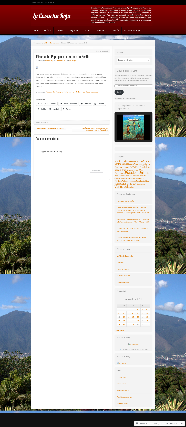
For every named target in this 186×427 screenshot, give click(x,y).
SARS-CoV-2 (132, 184)
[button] (127, 133)
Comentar (96, 170)
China (141, 164)
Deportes (100, 30)
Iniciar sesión (121, 384)
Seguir (119, 92)
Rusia (117, 184)
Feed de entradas (123, 390)
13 (124, 317)
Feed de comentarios (124, 397)
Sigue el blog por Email (127, 71)
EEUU (141, 170)
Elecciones (120, 173)
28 (128, 325)
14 (128, 317)
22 (133, 321)
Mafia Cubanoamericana (123, 176)
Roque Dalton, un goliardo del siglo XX (49, 128)
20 (124, 321)
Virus (132, 187)
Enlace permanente (42, 122)
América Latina (121, 161)
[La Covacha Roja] (93, 16)
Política (47, 30)
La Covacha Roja (51, 16)
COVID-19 (135, 167)
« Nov (117, 331)
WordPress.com (122, 404)
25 (147, 321)
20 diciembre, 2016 (61, 60)
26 (119, 325)
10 (142, 313)
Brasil (136, 164)
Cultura (87, 30)
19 (119, 321)
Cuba (146, 167)
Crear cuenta (121, 377)
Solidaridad (141, 184)
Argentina (132, 161)
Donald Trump (121, 170)
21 (128, 321)
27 (124, 325)
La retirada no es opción (125, 201)
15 (133, 317)
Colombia (146, 164)
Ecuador (130, 170)
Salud (123, 183)
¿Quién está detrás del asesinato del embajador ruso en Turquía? (95, 129)
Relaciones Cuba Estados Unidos (135, 181)
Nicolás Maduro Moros (133, 178)
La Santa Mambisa (123, 269)
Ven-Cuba (120, 263)
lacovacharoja (49, 60)
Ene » (122, 331)
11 (147, 313)
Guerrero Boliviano (123, 276)
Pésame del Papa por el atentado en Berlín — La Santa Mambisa (72, 92)
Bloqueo (140, 161)
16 (138, 317)
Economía (114, 30)
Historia (59, 30)
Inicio (36, 30)
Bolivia (130, 164)
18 (147, 317)
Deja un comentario (102, 51)
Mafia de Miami (138, 176)
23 (138, 321)
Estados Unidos (137, 173)
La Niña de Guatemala (125, 256)
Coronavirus (122, 167)
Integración (73, 30)
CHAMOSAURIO (123, 282)
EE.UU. (136, 170)
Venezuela (122, 187)
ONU (143, 178)
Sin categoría (54, 43)
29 (133, 325)
